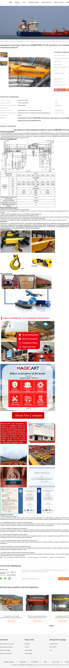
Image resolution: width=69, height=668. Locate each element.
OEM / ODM (52, 647)
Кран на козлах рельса (6, 653)
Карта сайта (55, 661)
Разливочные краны (5, 650)
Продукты (17, 2)
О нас (24, 2)
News (45, 661)
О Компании (34, 661)
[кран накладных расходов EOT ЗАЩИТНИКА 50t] (37, 602)
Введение (27, 643)
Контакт (12, 621)
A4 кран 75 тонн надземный (57, 557)
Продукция (22, 661)
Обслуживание (28, 650)
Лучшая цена (61, 90)
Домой (10, 2)
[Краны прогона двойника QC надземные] (11, 602)
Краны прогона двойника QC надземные (11, 616)
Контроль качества (46, 2)
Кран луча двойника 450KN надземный (14, 557)
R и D (50, 650)
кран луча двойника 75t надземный (37, 557)
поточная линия (53, 643)
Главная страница (9, 661)
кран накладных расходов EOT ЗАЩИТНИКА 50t (37, 616)
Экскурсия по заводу (33, 2)
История (27, 647)
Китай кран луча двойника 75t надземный (22, 664)
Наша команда (28, 653)
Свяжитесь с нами (58, 2)
